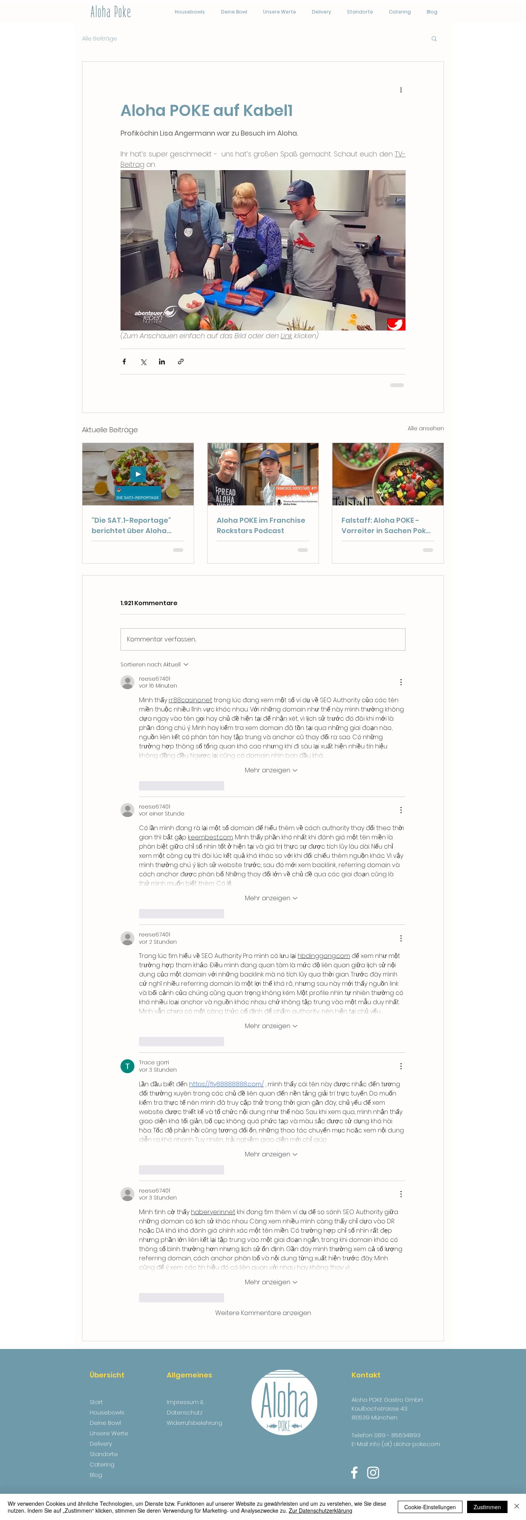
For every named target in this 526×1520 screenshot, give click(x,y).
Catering (102, 1464)
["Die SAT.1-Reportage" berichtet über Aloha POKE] (138, 474)
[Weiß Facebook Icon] (354, 1473)
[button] (434, 38)
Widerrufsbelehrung (194, 1423)
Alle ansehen (426, 428)
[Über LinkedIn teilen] (162, 361)
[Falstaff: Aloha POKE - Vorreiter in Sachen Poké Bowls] (388, 474)
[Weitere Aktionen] (400, 89)
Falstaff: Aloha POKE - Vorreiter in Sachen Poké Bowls (386, 525)
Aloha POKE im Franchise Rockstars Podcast (261, 525)
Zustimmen (487, 1507)
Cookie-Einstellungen (430, 1507)
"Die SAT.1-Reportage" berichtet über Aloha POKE (131, 525)
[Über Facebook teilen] (124, 361)
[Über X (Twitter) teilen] (143, 361)
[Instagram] (373, 1473)
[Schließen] (516, 1507)
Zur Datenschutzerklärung (320, 1510)
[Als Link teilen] (180, 361)
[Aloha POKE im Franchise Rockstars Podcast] (263, 474)
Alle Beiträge (99, 38)
